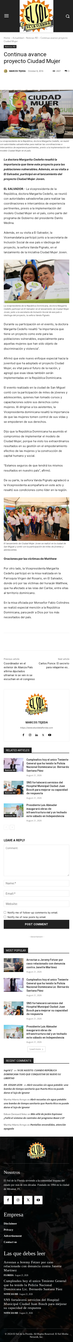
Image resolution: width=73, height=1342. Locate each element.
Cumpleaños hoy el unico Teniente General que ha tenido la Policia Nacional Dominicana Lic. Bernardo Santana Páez (35, 1285)
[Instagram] (30, 734)
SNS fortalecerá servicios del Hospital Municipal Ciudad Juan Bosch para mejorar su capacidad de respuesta (35, 1304)
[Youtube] (49, 734)
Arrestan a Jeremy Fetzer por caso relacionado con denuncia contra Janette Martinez (45, 963)
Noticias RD (32, 37)
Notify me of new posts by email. (26, 917)
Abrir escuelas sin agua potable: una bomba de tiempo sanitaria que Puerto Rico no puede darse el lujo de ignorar (36, 1088)
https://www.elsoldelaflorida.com (36, 727)
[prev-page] (6, 827)
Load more (35, 1049)
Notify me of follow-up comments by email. (32, 912)
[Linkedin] (45, 80)
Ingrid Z (8, 1070)
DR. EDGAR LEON (13, 1085)
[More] (62, 80)
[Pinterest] (36, 80)
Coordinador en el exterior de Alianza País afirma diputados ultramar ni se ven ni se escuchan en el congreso (19, 671)
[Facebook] (19, 80)
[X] (28, 80)
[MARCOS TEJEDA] (6, 71)
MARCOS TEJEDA (17, 71)
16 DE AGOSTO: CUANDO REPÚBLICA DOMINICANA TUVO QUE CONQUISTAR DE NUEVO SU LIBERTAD (32, 1074)
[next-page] (12, 827)
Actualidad (18, 37)
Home (7, 37)
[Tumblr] (53, 80)
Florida (9, 1275)
